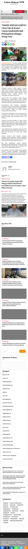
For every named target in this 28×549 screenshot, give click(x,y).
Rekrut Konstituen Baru (16, 520)
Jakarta (4, 395)
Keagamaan (6, 508)
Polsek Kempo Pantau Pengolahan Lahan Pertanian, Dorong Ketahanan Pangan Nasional (13, 242)
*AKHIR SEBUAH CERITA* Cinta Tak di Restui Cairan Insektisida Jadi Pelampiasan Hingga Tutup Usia (14, 31)
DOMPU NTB (5, 388)
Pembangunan (7, 514)
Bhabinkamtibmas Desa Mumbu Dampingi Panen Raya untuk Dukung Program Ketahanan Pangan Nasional (13, 263)
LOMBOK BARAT (6, 413)
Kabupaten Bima (6, 178)
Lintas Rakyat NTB (14, 2)
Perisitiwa (15, 516)
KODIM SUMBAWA (6, 409)
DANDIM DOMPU (6, 381)
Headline (20, 505)
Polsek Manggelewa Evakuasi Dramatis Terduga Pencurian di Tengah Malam (13, 344)
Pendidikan (6, 516)
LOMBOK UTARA (6, 420)
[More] (13, 44)
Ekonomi (12, 505)
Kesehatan (15, 508)
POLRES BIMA (5, 434)
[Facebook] (3, 44)
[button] (13, 11)
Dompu (5, 505)
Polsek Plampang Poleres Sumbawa (11, 448)
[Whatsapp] (8, 44)
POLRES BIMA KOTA (7, 438)
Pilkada (21, 518)
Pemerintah (17, 514)
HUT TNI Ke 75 (14, 507)
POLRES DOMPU (6, 22)
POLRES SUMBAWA (7, 445)
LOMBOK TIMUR (6, 416)
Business (5, 378)
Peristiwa (14, 518)
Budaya (5, 503)
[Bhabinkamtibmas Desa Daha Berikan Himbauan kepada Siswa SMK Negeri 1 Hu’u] (14, 314)
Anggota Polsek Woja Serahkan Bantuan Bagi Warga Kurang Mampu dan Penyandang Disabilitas (14, 304)
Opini (13, 512)
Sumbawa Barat (6, 452)
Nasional (4, 427)
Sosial (5, 522)
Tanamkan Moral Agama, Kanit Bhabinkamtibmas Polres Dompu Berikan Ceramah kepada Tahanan (12, 283)
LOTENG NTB (5, 423)
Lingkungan (6, 510)
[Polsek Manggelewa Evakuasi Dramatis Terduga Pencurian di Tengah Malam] (14, 335)
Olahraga (6, 512)
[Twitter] (11, 44)
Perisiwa (5, 518)
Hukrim (5, 507)
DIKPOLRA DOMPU (6, 385)
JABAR (4, 392)
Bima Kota (5, 374)
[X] (5, 44)
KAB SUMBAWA (6, 399)
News (22, 510)
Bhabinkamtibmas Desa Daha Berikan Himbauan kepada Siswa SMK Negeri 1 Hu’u (13, 324)
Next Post (4, 175)
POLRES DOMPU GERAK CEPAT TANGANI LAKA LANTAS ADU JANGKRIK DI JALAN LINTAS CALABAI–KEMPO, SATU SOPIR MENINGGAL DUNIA (14, 477)
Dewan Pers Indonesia (15, 503)
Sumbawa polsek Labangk (8, 455)
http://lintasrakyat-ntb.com (14, 169)
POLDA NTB (5, 430)
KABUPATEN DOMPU (7, 406)
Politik (5, 520)
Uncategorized (6, 459)
